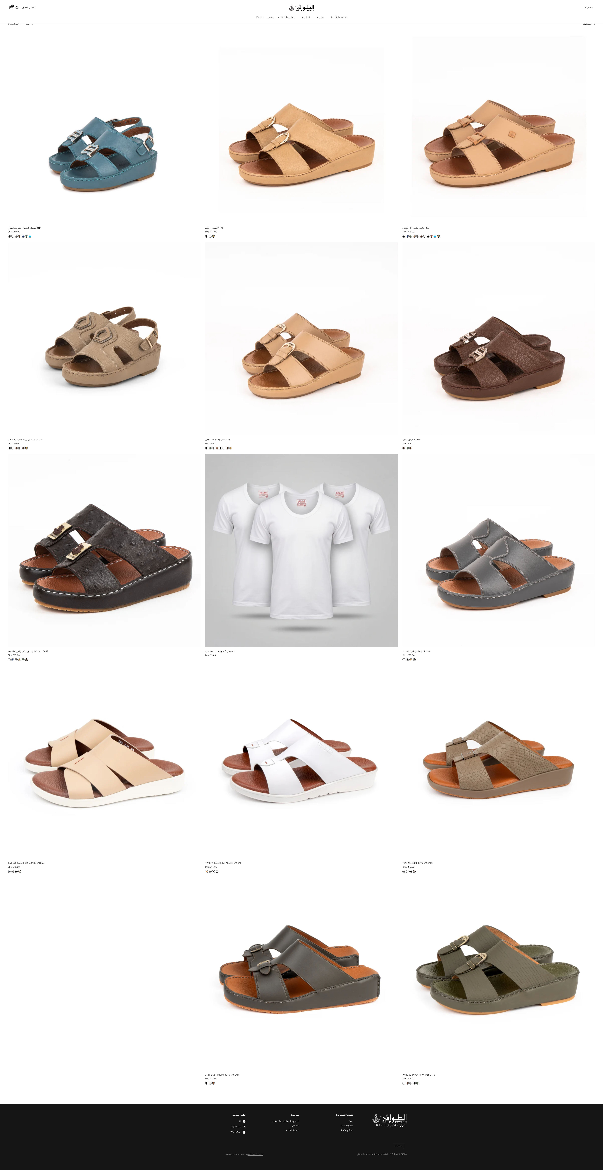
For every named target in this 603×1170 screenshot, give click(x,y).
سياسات (295, 1115)
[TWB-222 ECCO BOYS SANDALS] (498, 762)
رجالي (321, 17)
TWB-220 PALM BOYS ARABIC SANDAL (26, 863)
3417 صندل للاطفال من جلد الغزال (24, 228)
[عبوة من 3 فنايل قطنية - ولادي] (301, 550)
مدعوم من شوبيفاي (365, 1154)
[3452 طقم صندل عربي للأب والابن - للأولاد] (104, 550)
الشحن (295, 1126)
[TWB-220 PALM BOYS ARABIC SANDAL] (104, 762)
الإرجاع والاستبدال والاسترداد (285, 1121)
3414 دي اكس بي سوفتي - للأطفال (25, 440)
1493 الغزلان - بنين (214, 228)
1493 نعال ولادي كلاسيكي (217, 440)
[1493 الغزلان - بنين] (301, 127)
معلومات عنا (347, 1126)
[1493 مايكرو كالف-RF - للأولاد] (498, 127)
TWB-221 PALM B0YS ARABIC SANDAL (223, 863)
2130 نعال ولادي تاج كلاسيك (416, 651)
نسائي (306, 17)
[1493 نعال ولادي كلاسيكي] (301, 338)
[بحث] (17, 8)
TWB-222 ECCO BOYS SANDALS (417, 863)
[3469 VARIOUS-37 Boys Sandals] (498, 974)
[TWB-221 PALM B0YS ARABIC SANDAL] (301, 762)
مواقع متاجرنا (346, 1130)
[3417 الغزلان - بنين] (498, 338)
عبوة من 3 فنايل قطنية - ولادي (220, 651)
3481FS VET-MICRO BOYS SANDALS (222, 1075)
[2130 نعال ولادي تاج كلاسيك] (498, 550)
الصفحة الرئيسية (339, 17)
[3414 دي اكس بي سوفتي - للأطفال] (104, 338)
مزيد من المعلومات (344, 1115)
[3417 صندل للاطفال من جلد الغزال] (104, 127)
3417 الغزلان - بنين (411, 440)
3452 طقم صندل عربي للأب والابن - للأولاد (28, 651)
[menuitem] (338, 17)
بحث (351, 1121)
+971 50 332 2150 (255, 1155)
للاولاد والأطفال (287, 17)
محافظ (259, 17)
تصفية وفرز (587, 24)
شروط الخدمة (292, 1130)
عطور (270, 17)
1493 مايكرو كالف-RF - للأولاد (415, 228)
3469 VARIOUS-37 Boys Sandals (418, 1075)
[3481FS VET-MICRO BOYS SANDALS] (301, 974)
